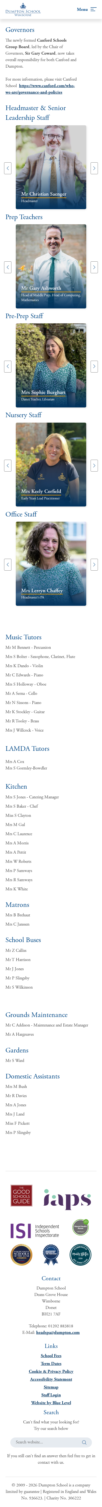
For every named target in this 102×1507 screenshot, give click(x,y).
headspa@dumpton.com (58, 1332)
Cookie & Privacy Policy (51, 1371)
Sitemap (51, 1387)
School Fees (51, 1356)
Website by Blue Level (51, 1403)
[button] (7, 168)
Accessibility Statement (51, 1379)
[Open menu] (87, 9)
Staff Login (51, 1395)
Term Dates (51, 1364)
